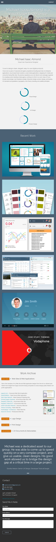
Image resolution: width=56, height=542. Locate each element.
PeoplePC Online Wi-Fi (7, 403)
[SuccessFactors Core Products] (28, 272)
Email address (6, 512)
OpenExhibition (5, 395)
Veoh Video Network (6, 397)
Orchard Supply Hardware (8, 399)
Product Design (33, 124)
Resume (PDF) (8, 489)
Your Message (6, 518)
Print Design (11, 425)
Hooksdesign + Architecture (8, 409)
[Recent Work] (28, 159)
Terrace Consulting (6, 407)
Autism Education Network (8, 405)
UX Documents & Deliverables (19, 431)
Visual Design (33, 96)
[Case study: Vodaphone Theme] (28, 348)
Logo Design (11, 419)
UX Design (33, 110)
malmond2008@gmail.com (12, 485)
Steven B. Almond (6, 411)
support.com (4, 393)
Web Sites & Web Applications (18, 379)
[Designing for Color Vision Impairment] (28, 197)
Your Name (5, 506)
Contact (51, 2)
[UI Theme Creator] (28, 234)
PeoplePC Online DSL (7, 401)
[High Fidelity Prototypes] (28, 310)
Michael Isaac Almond (8, 498)
